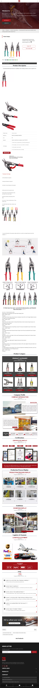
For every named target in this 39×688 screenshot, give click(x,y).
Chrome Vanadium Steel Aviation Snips (19, 632)
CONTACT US (6, 23)
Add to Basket (28, 48)
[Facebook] (3, 666)
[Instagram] (7, 666)
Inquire (28, 46)
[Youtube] (5, 666)
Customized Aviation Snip (7, 632)
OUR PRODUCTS (6, 20)
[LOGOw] (4, 659)
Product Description (6, 63)
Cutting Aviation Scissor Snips (8, 634)
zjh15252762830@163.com (7, 679)
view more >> (4, 312)
